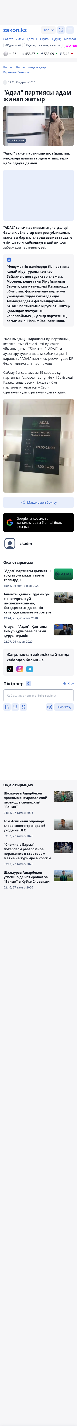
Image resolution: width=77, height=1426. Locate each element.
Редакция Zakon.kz (16, 72)
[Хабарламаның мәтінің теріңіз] (38, 695)
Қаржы (32, 39)
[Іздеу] (61, 30)
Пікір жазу (64, 707)
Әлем (20, 39)
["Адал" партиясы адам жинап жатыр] (38, 446)
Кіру (71, 683)
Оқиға (44, 39)
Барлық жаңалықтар (31, 67)
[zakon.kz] (15, 30)
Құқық (56, 39)
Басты (7, 67)
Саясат (8, 39)
